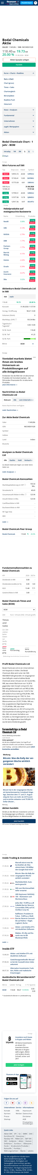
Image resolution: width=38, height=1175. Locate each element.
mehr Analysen (8, 472)
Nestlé (6, 221)
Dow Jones (20, 1136)
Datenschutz (27, 1114)
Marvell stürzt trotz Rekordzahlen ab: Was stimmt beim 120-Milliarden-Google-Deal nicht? (24, 866)
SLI (20, 1134)
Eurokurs (17, 1143)
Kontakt (7, 1111)
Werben (19, 1114)
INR (5, 297)
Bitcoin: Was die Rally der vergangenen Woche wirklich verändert (25, 875)
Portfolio (17, 1148)
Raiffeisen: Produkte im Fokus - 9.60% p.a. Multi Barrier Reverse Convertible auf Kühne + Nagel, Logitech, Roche (25, 918)
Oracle (6, 266)
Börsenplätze (9, 96)
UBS (5, 228)
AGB (24, 1119)
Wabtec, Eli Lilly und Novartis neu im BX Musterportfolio (24, 935)
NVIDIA (6, 234)
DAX (30, 1134)
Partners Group (7, 247)
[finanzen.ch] (13, 1)
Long (32, 220)
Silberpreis (27, 1143)
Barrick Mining (6, 253)
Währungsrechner (11, 1151)
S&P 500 (28, 1139)
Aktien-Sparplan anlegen (19, 60)
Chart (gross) (9, 83)
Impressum (27, 1111)
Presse (6, 1117)
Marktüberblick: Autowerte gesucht (23, 883)
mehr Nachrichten (9, 410)
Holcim (6, 260)
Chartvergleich (9, 91)
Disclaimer (27, 1117)
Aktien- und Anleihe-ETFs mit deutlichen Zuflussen (24, 928)
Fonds (6, 1146)
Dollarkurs (8, 1143)
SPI (15, 1134)
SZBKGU (31, 193)
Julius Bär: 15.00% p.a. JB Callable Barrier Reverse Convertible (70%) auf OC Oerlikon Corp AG (25, 906)
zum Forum (6, 738)
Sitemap (7, 1119)
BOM (4, 990)
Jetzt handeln (19, 821)
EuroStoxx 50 (9, 1136)
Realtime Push (9, 100)
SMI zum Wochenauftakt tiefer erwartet (24, 889)
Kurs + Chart (8, 79)
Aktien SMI (8, 1134)
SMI (5, 1141)
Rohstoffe (8, 1148)
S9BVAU (31, 182)
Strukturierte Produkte (19, 1146)
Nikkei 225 (19, 1139)
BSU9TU (31, 202)
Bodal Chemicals (8, 534)
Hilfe (17, 1111)
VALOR (5, 47)
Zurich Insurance (7, 273)
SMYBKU (30, 178)
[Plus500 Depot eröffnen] (12, 3)
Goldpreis (12, 1141)
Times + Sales (9, 87)
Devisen (28, 1141)
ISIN (19, 47)
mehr (12, 297)
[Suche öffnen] (35, 2)
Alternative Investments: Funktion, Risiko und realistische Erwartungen (22, 970)
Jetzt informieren (9, 385)
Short (32, 223)
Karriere (7, 1114)
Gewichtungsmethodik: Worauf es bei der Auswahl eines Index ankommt (22, 961)
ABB (5, 241)
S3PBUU (31, 174)
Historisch (8, 104)
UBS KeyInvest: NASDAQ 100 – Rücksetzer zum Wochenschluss (24, 896)
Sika (5, 279)
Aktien (21, 1141)
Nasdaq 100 (8, 1139)
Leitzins (30, 1151)
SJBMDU (30, 197)
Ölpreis (23, 1151)
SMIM (25, 1134)
